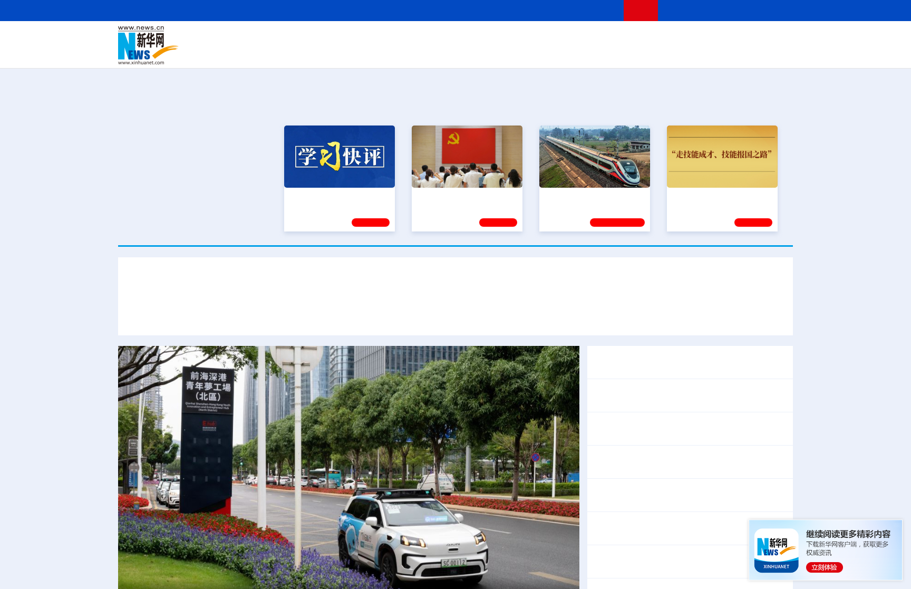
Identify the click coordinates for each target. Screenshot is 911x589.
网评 (394, 38)
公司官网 (199, 45)
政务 (728, 38)
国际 (359, 38)
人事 (341, 38)
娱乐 (606, 52)
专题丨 (605, 555)
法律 (746, 38)
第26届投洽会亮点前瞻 (635, 495)
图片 (710, 38)
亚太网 (711, 52)
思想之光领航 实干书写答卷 (462, 195)
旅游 (537, 52)
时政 (323, 38)
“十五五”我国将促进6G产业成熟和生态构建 (706, 455)
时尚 (623, 52)
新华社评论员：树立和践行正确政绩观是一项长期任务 (455, 284)
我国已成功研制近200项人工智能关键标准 (671, 469)
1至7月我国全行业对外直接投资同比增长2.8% (678, 428)
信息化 (354, 52)
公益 (658, 52)
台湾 (430, 38)
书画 (621, 38)
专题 (708, 315)
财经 (377, 38)
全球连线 (488, 38)
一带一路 (682, 52)
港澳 (412, 38)
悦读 (640, 52)
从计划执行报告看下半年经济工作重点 (664, 395)
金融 (267, 52)
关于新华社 (359, 10)
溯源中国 (495, 52)
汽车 (284, 52)
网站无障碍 (596, 10)
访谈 (674, 38)
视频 (692, 38)
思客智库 (456, 38)
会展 (572, 52)
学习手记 (753, 221)
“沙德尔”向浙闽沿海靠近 (737, 555)
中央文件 (771, 38)
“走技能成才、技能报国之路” (719, 195)
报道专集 (754, 104)
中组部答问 (614, 369)
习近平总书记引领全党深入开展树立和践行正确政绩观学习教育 (312, 315)
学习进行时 (276, 38)
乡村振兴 (446, 52)
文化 (603, 38)
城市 (520, 52)
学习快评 (370, 221)
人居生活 (326, 52)
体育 (585, 38)
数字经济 (383, 52)
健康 (639, 38)
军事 (657, 38)
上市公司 (738, 52)
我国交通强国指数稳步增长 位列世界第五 (670, 528)
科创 (549, 38)
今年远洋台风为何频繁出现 (721, 568)
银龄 (471, 52)
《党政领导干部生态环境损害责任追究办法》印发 (685, 355)
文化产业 (771, 52)
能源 (554, 52)
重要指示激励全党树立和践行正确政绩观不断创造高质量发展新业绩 (565, 315)
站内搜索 (730, 10)
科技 (532, 38)
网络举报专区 (774, 10)
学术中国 (415, 52)
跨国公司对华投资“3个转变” (731, 495)
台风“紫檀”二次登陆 (654, 555)
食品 (301, 52)
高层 (305, 38)
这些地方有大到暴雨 (630, 568)
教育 (514, 38)
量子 (567, 38)
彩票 (589, 52)
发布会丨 (609, 455)
